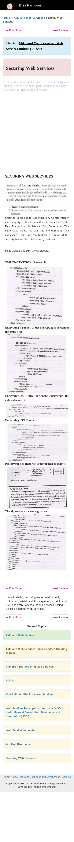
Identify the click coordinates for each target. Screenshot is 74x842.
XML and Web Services (28, 17)
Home (6, 17)
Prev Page (15, 30)
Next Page (59, 30)
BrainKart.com (30, 5)
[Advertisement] (37, 130)
